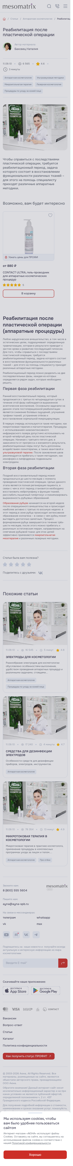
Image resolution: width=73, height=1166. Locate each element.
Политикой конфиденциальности (31, 1143)
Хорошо (35, 1155)
